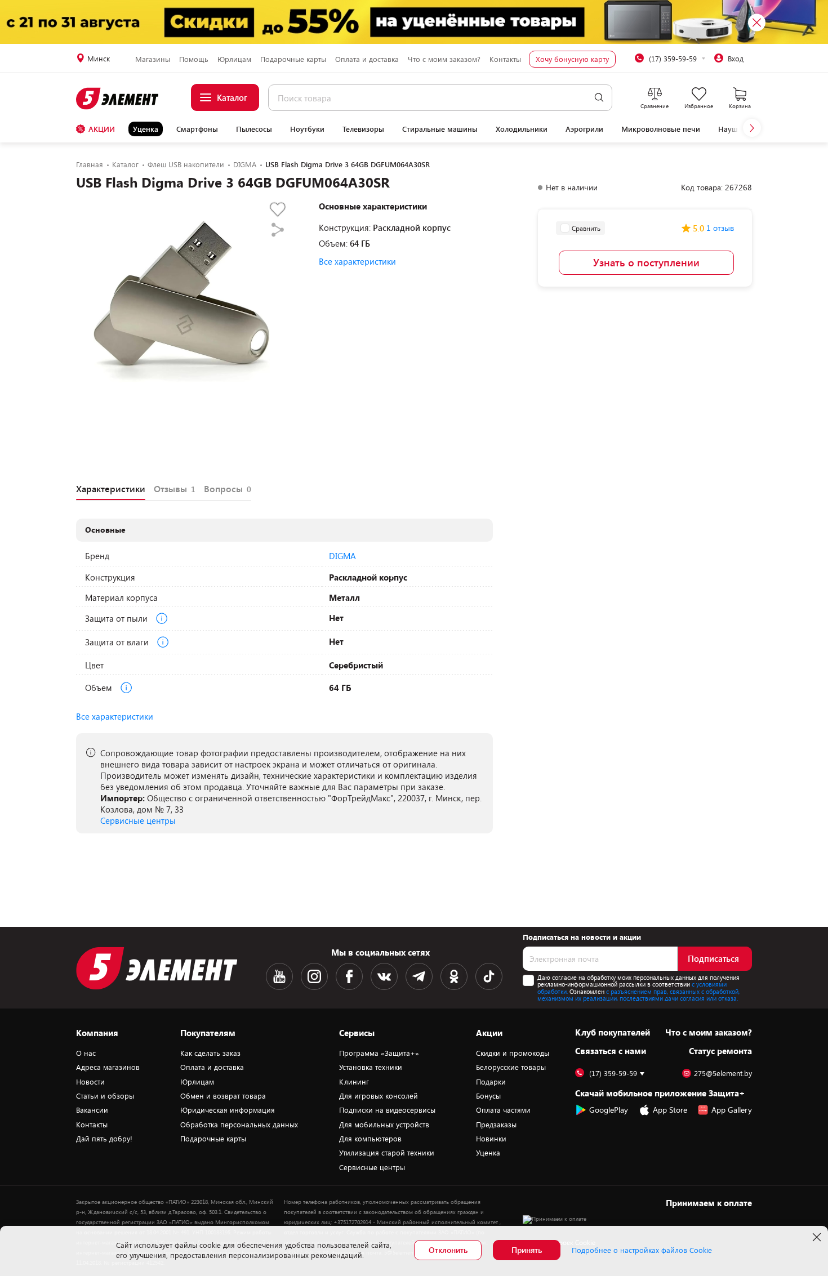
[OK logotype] (454, 976)
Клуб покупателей (612, 1032)
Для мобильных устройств (384, 1124)
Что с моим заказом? (444, 59)
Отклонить (448, 1249)
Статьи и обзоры (105, 1096)
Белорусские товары (511, 1067)
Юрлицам (234, 59)
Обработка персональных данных (239, 1124)
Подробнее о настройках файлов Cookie (642, 1250)
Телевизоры (363, 128)
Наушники (736, 128)
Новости (90, 1082)
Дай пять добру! (104, 1139)
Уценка (145, 129)
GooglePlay (608, 1109)
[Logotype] (118, 98)
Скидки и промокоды (512, 1053)
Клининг (354, 1082)
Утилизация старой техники (386, 1153)
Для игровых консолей (378, 1096)
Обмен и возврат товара (223, 1096)
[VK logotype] (384, 976)
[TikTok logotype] (488, 976)
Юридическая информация (227, 1110)
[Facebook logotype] (349, 976)
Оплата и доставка (367, 59)
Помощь (193, 59)
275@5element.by (723, 1073)
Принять (526, 1249)
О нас (86, 1053)
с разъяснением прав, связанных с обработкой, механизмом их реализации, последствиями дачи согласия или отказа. (638, 995)
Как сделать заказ (210, 1053)
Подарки (491, 1082)
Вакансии (92, 1110)
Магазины (152, 59)
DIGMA (342, 555)
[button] (752, 128)
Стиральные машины (440, 128)
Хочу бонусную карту (572, 59)
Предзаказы (496, 1124)
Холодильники (521, 128)
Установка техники (370, 1067)
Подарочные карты (293, 59)
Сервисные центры (138, 820)
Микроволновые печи (660, 128)
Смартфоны (197, 128)
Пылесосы (254, 128)
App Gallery (731, 1109)
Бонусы (488, 1096)
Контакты (505, 59)
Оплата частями (503, 1110)
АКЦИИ (101, 129)
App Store (670, 1109)
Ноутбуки (307, 128)
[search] (599, 97)
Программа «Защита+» (379, 1053)
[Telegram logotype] (419, 976)
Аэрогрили (584, 128)
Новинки (491, 1139)
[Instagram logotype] (314, 976)
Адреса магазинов (108, 1067)
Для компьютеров (370, 1139)
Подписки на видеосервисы (387, 1110)
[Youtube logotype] (279, 976)
